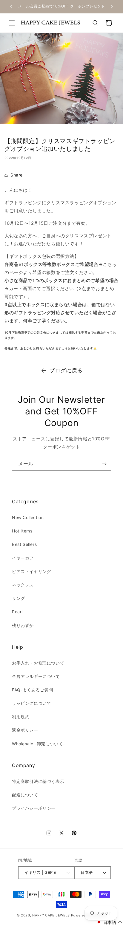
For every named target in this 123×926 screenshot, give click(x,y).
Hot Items (22, 530)
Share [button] (16, 174)
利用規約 (20, 716)
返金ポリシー (25, 730)
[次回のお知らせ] (112, 6)
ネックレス (23, 584)
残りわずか (23, 625)
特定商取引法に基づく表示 (38, 781)
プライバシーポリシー (34, 808)
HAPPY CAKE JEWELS (51, 915)
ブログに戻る (66, 370)
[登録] (104, 464)
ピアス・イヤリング (31, 571)
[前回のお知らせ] (11, 6)
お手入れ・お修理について (38, 662)
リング (18, 598)
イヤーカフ (23, 557)
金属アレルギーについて (36, 676)
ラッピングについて (31, 703)
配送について (25, 794)
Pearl (17, 611)
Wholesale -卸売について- (38, 743)
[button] (12, 23)
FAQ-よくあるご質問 (32, 689)
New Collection (28, 517)
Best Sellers (24, 544)
